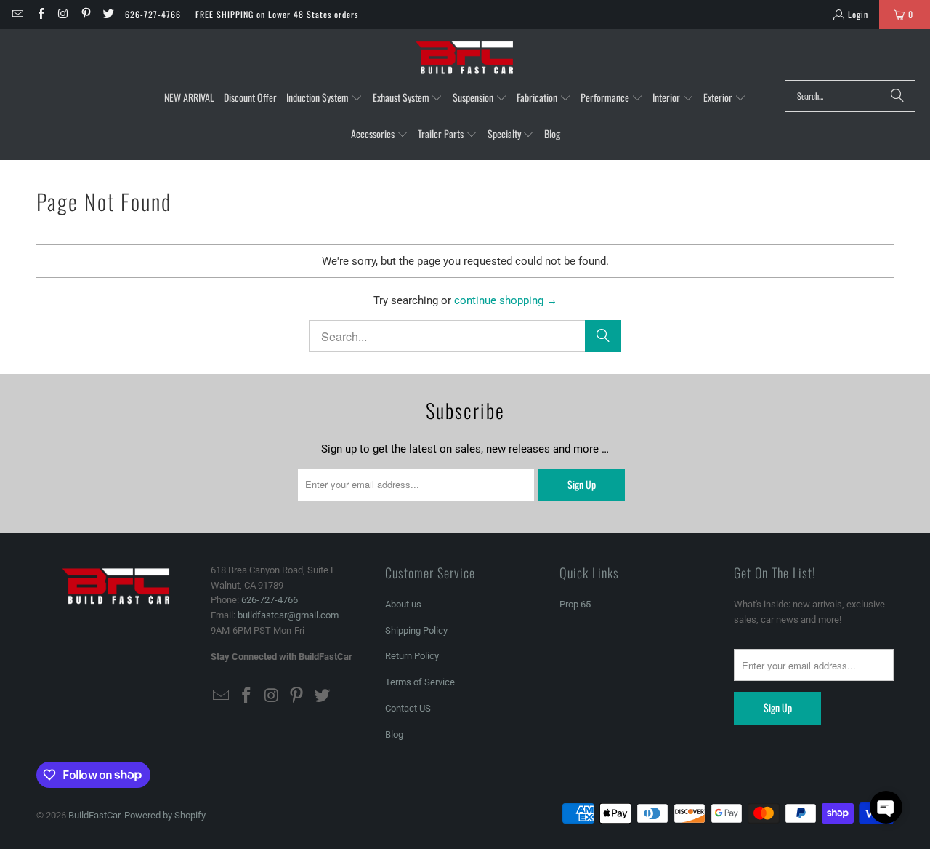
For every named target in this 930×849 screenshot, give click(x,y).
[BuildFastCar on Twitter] (108, 14)
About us (403, 604)
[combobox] (850, 96)
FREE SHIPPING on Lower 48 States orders (276, 14)
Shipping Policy (416, 630)
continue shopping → (505, 300)
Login (858, 14)
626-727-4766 (153, 14)
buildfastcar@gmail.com (288, 615)
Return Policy (412, 655)
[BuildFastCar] (465, 58)
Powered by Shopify (165, 815)
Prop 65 (575, 604)
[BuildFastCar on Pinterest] (85, 14)
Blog (394, 734)
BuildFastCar (94, 815)
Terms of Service (420, 682)
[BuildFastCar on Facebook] (39, 14)
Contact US (408, 708)
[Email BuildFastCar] (17, 14)
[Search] (897, 96)
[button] (324, 98)
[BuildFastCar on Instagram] (63, 14)
